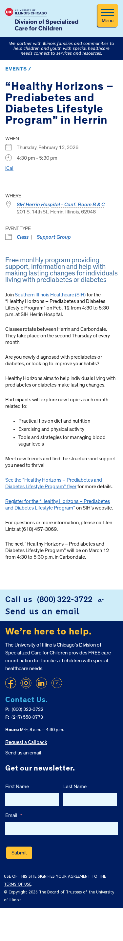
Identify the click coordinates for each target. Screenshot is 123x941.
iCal (9, 168)
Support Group (54, 237)
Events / (18, 68)
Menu (107, 20)
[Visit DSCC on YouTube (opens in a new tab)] (56, 683)
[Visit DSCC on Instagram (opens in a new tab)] (26, 683)
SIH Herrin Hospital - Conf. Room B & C (61, 204)
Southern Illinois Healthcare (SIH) (50, 294)
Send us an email (42, 611)
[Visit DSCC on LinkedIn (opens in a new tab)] (41, 683)
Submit (19, 852)
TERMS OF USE (17, 884)
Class (23, 237)
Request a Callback (26, 742)
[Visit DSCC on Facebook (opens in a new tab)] (10, 683)
